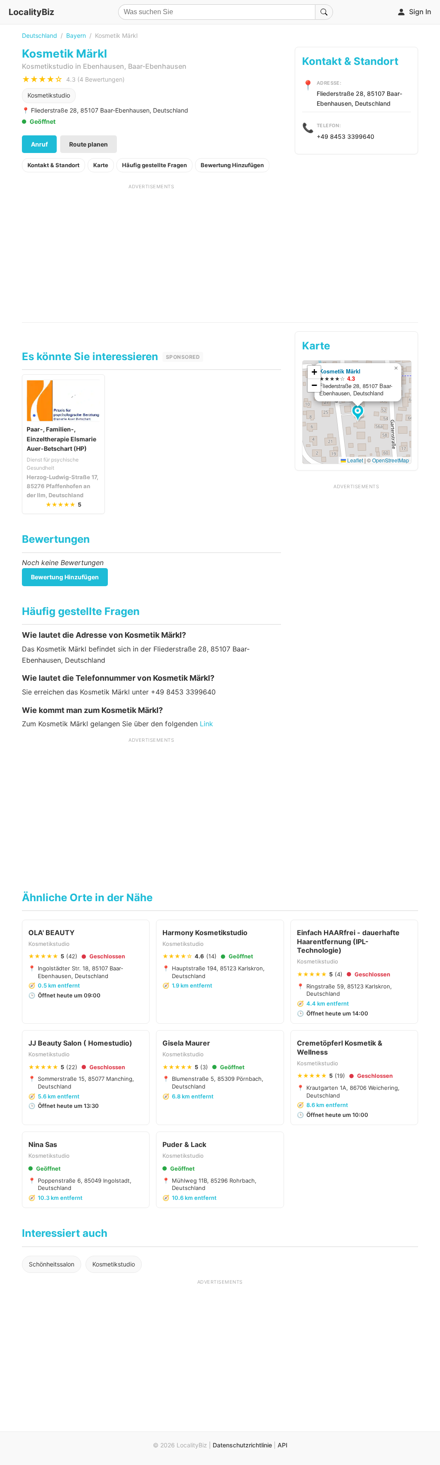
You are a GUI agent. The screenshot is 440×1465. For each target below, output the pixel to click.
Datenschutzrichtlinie (242, 1445)
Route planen (88, 144)
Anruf (39, 144)
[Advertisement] (151, 250)
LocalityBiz (31, 12)
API (282, 1445)
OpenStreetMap (390, 460)
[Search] (324, 12)
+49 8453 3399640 (345, 136)
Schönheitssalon (51, 1264)
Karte (100, 165)
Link (206, 723)
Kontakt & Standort (53, 165)
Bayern (76, 35)
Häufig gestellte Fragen (154, 165)
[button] (359, 413)
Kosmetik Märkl (340, 371)
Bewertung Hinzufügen (232, 165)
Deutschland (39, 35)
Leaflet (354, 460)
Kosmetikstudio (49, 95)
